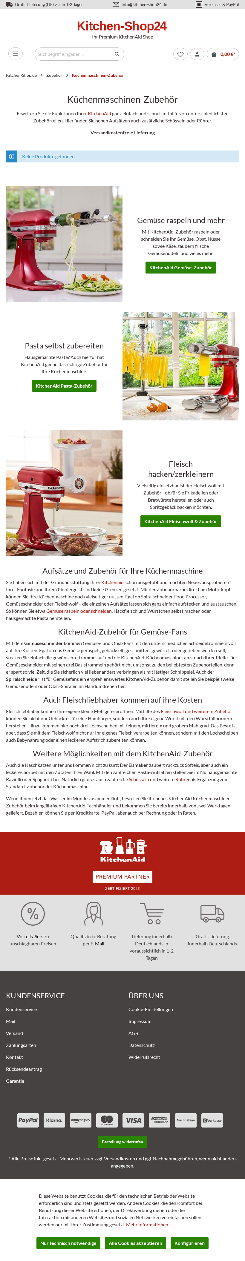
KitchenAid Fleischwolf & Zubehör (180, 521)
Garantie (15, 1081)
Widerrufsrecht (144, 1057)
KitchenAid (99, 113)
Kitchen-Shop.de (21, 75)
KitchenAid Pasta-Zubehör (64, 385)
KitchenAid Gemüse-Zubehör (180, 267)
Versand (14, 1033)
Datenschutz (141, 1045)
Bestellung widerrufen (122, 1141)
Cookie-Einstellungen (150, 1009)
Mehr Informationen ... (149, 1224)
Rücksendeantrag (24, 1069)
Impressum (139, 1021)
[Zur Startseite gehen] (122, 27)
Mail (10, 1021)
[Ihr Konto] (197, 54)
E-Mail (97, 943)
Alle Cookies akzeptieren (135, 1243)
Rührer (182, 779)
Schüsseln (139, 779)
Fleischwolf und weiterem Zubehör (196, 711)
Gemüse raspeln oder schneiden (79, 611)
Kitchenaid (112, 582)
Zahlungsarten (21, 1045)
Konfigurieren (189, 1243)
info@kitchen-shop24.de (144, 4)
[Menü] (15, 53)
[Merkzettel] (180, 54)
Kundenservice (21, 1009)
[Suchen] (117, 54)
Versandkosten (119, 1158)
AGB (133, 1033)
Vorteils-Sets (30, 936)
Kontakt (14, 1057)
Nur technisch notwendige (68, 1243)
